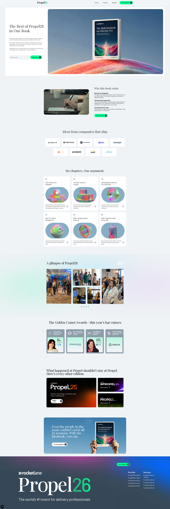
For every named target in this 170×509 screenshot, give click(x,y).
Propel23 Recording (134, 483)
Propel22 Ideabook (148, 488)
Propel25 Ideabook (148, 480)
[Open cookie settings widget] (2, 506)
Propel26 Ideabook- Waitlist (148, 476)
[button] (119, 263)
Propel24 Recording (134, 480)
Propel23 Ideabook (148, 485)
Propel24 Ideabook (148, 482)
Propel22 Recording (134, 486)
